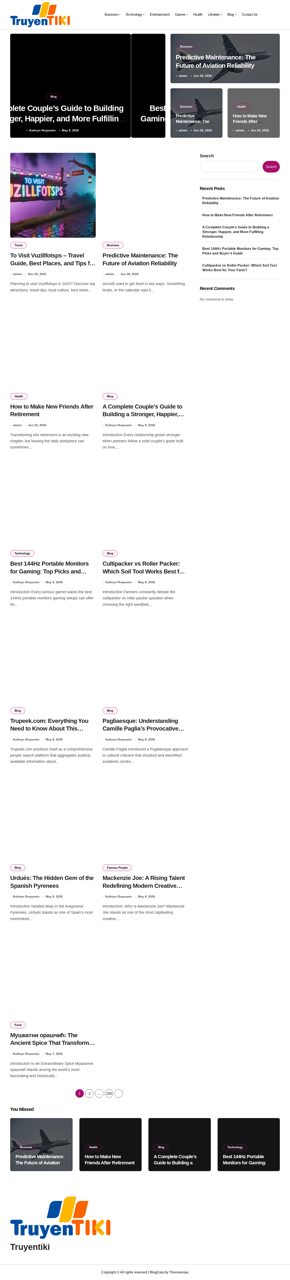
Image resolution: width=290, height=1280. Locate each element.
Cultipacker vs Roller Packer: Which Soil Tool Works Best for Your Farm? (143, 571)
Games (180, 14)
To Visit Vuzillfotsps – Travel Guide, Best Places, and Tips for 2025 (52, 263)
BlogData (157, 1272)
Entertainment (160, 14)
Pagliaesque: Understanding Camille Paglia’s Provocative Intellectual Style (140, 729)
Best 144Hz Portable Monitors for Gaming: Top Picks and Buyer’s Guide (49, 571)
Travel (19, 245)
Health (198, 14)
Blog (230, 14)
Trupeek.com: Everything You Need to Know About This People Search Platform (49, 729)
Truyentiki (30, 1247)
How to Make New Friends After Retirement (250, 121)
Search (207, 155)
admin (183, 75)
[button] (158, 86)
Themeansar (178, 1272)
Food (18, 1025)
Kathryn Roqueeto (76, 130)
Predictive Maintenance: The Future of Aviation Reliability (240, 201)
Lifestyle (214, 14)
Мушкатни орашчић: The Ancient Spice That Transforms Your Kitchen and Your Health (51, 1043)
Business (111, 14)
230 (109, 1093)
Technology (134, 14)
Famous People (117, 867)
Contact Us (250, 14)
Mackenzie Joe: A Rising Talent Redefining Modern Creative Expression (144, 886)
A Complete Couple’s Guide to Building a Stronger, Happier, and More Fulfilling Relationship (144, 414)
